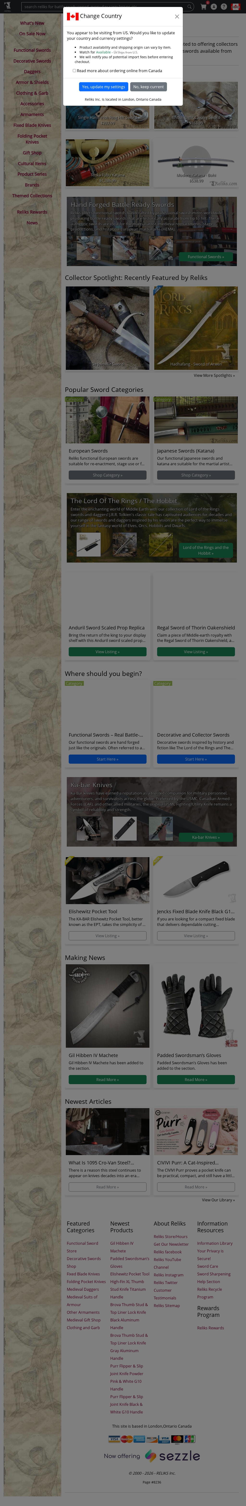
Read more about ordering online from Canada (119, 70)
